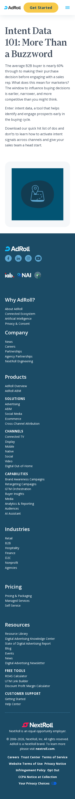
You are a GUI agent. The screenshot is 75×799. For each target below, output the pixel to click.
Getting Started (15, 699)
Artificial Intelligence (18, 319)
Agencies (11, 568)
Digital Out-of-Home (19, 466)
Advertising (12, 404)
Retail (8, 538)
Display (10, 442)
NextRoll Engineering (19, 361)
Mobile (9, 446)
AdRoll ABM (13, 391)
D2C (8, 558)
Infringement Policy (31, 770)
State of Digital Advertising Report (28, 643)
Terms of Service (55, 757)
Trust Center (30, 757)
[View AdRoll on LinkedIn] (18, 258)
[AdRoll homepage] (14, 7)
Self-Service (13, 605)
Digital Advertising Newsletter (25, 663)
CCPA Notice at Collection (37, 777)
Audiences (12, 508)
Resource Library (16, 634)
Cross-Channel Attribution (22, 424)
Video (8, 461)
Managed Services (17, 601)
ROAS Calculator (16, 676)
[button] (67, 7)
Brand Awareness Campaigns (25, 479)
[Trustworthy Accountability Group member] (37, 277)
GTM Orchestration (18, 489)
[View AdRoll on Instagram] (28, 258)
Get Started (41, 7)
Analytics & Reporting (19, 504)
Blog (8, 648)
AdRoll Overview (16, 386)
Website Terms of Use (26, 764)
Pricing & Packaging (18, 596)
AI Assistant (13, 513)
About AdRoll (13, 309)
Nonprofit (11, 563)
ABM (8, 409)
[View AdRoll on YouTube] (38, 258)
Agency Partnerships (18, 356)
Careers (10, 346)
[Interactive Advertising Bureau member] (9, 276)
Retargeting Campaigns (20, 484)
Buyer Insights (14, 494)
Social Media (13, 414)
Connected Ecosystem (20, 314)
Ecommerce (13, 419)
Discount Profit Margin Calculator (27, 686)
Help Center (13, 704)
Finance (10, 553)
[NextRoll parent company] (37, 726)
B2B (8, 543)
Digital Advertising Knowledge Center (30, 639)
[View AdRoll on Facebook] (8, 258)
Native (9, 451)
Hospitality (12, 548)
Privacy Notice (55, 764)
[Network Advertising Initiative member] (24, 276)
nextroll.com (45, 749)
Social (9, 456)
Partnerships (13, 351)
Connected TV (14, 437)
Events (9, 653)
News (9, 342)
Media (9, 499)
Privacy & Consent (17, 324)
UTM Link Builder (16, 681)
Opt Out (53, 770)
